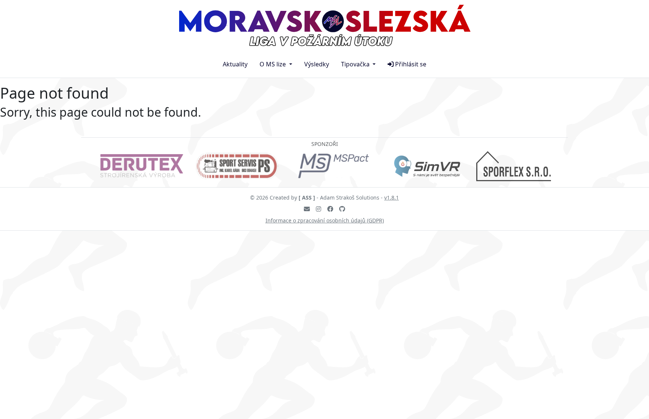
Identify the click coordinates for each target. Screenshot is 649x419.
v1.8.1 (391, 197)
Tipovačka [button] (356, 64)
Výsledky (316, 64)
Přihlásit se (410, 64)
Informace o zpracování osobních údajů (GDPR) (325, 220)
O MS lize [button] (273, 64)
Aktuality (235, 64)
